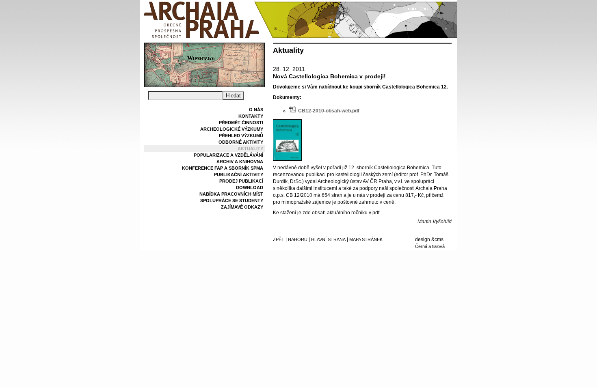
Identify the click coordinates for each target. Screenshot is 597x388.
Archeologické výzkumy (231, 129)
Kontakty (250, 116)
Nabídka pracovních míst (231, 194)
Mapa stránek (366, 239)
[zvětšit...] (287, 159)
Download (249, 187)
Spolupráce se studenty (231, 200)
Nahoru (297, 239)
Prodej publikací (241, 181)
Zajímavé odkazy (242, 207)
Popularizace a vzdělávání (228, 155)
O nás (256, 109)
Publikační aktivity (238, 174)
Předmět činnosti (241, 122)
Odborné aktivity (240, 142)
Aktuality (250, 148)
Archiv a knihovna (239, 161)
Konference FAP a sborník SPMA (222, 168)
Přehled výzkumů (241, 135)
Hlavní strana (328, 239)
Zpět (278, 239)
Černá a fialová (430, 246)
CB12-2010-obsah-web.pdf (327, 111)
